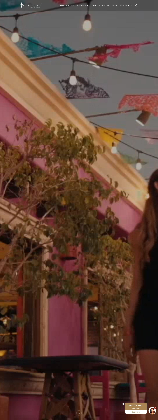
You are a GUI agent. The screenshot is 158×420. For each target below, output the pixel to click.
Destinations (67, 5)
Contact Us (126, 5)
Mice (114, 5)
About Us (104, 5)
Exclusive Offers (86, 5)
